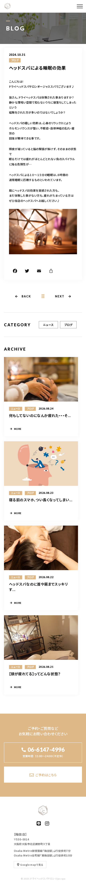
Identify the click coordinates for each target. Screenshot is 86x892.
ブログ (15, 60)
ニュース (48, 325)
